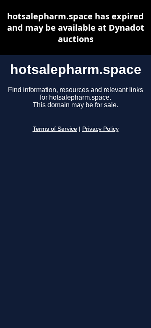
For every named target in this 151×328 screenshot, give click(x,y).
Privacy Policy (100, 129)
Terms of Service (55, 129)
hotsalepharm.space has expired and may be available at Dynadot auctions (75, 28)
